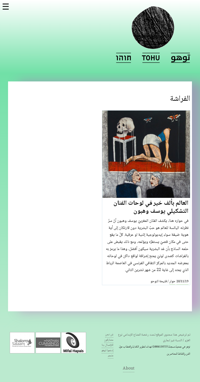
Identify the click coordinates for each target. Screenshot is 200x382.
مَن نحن (109, 334)
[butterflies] (151, 58)
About (128, 368)
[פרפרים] (123, 58)
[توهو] (153, 46)
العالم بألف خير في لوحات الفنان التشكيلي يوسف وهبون (151, 207)
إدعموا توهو (107, 350)
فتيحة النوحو (158, 281)
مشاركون (108, 340)
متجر (110, 355)
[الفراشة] (180, 58)
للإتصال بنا (107, 345)
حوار (172, 281)
